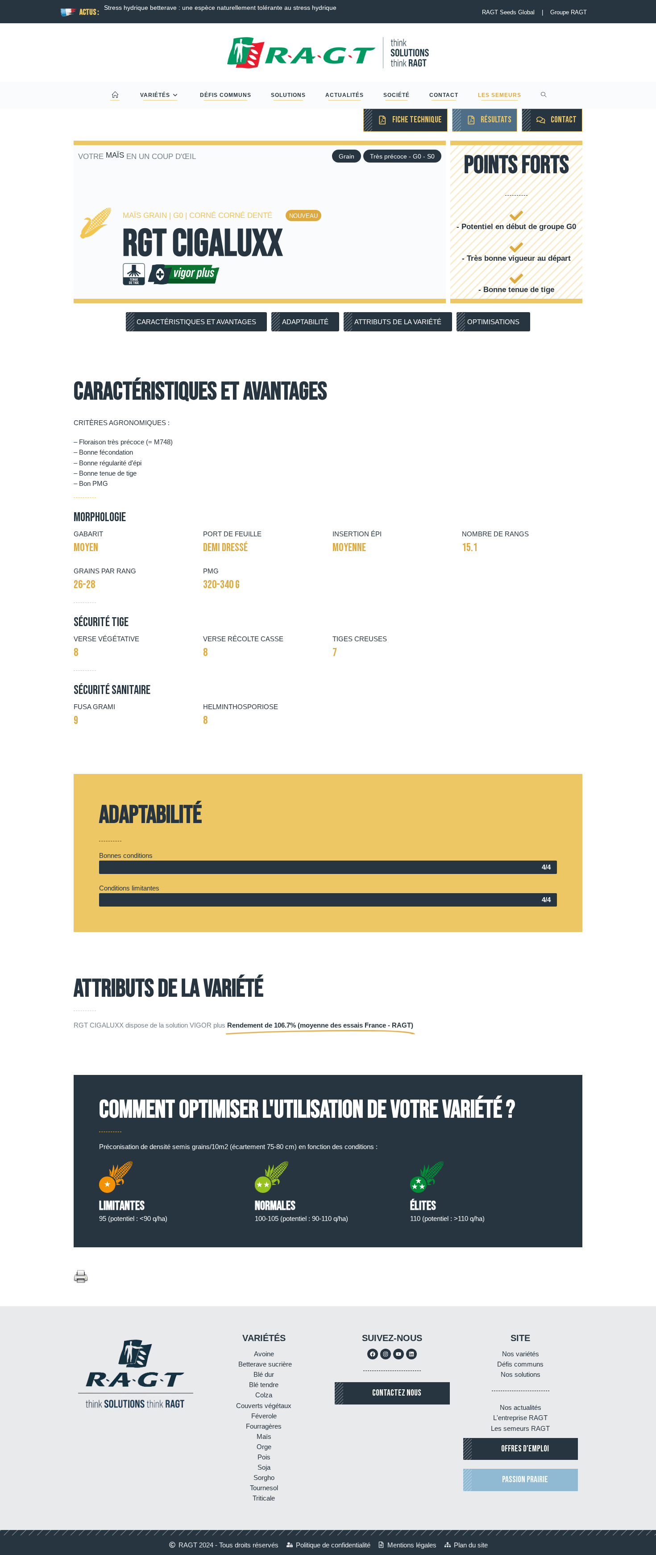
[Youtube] (398, 1354)
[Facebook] (372, 1354)
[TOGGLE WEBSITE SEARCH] (543, 95)
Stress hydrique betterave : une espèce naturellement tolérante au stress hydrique (220, 7)
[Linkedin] (411, 1354)
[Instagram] (385, 1354)
